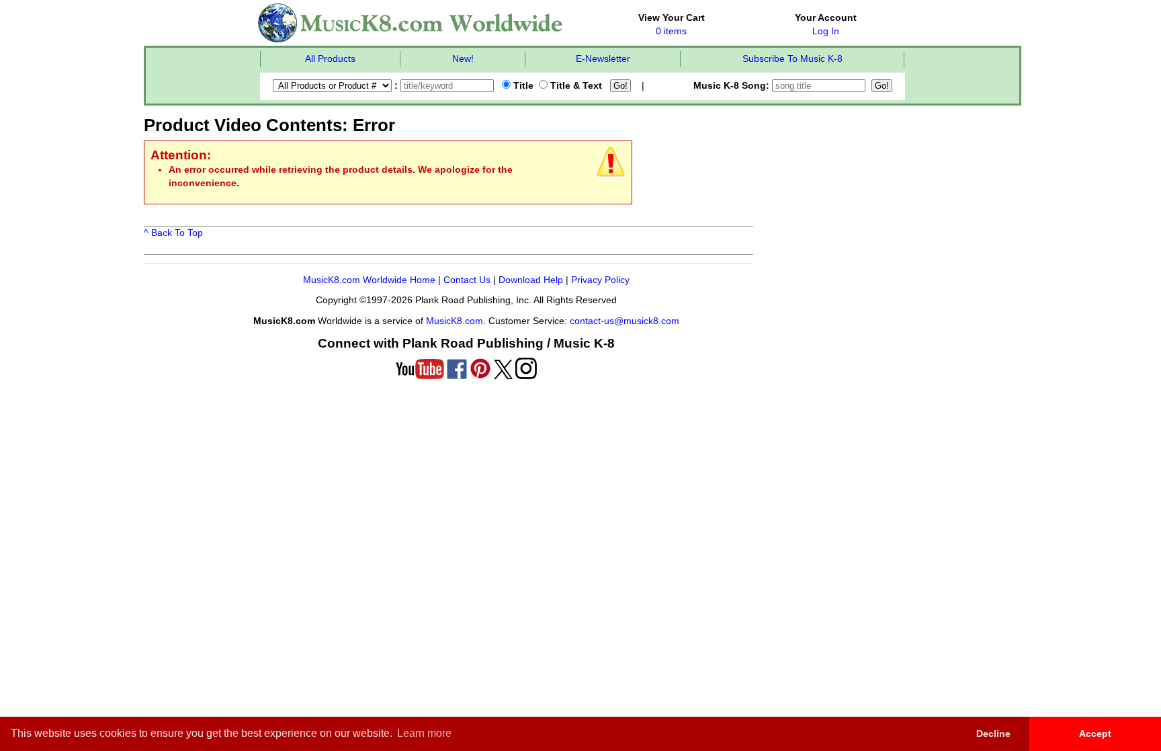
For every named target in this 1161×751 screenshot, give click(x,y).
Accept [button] (1095, 733)
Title (522, 86)
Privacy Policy (600, 280)
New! (463, 59)
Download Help (531, 280)
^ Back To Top (173, 233)
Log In (825, 31)
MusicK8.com (454, 321)
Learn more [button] (424, 733)
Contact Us (466, 280)
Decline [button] (993, 733)
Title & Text (575, 86)
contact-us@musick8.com (624, 321)
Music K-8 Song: (732, 86)
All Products (330, 59)
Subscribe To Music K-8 (792, 59)
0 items (671, 31)
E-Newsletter (603, 59)
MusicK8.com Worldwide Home (369, 280)
